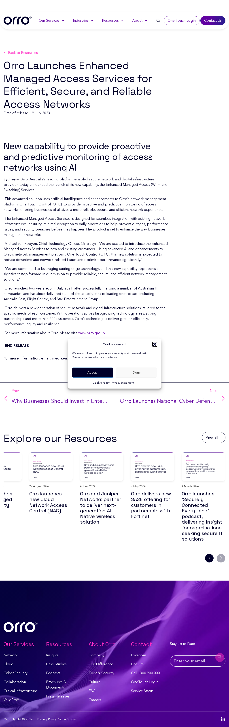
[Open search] (158, 20)
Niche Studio (67, 719)
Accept (92, 372)
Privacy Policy (46, 719)
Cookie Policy (101, 382)
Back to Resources (23, 53)
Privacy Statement (123, 382)
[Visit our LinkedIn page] (223, 719)
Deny (136, 372)
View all (212, 437)
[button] (155, 344)
